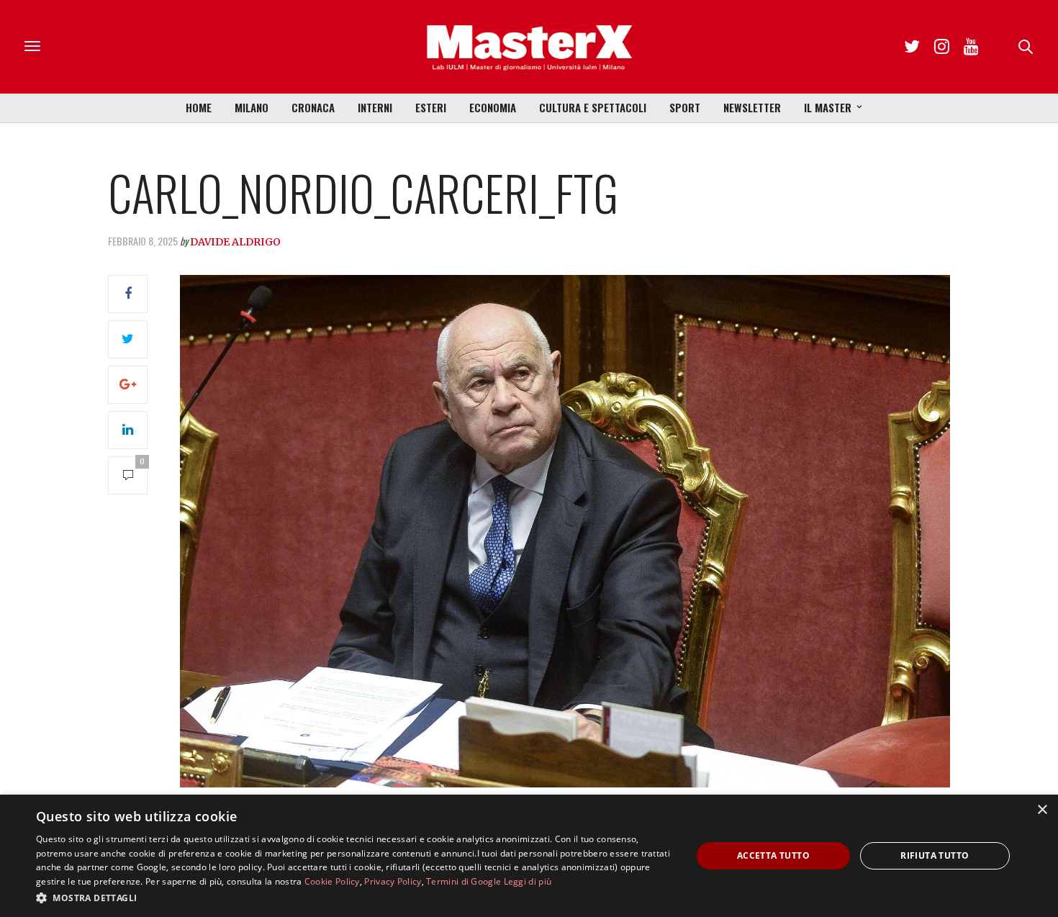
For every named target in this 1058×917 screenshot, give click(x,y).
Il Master (827, 107)
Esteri (430, 107)
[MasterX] (529, 47)
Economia (492, 107)
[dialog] (529, 856)
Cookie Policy (332, 881)
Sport (684, 107)
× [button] (1041, 810)
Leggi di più (528, 881)
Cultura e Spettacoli (592, 107)
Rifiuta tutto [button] (934, 855)
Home (199, 107)
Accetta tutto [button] (773, 855)
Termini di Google (463, 881)
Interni (375, 107)
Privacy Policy (392, 881)
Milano (251, 107)
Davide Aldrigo (235, 241)
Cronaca (313, 107)
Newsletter (752, 107)
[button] (354, 897)
